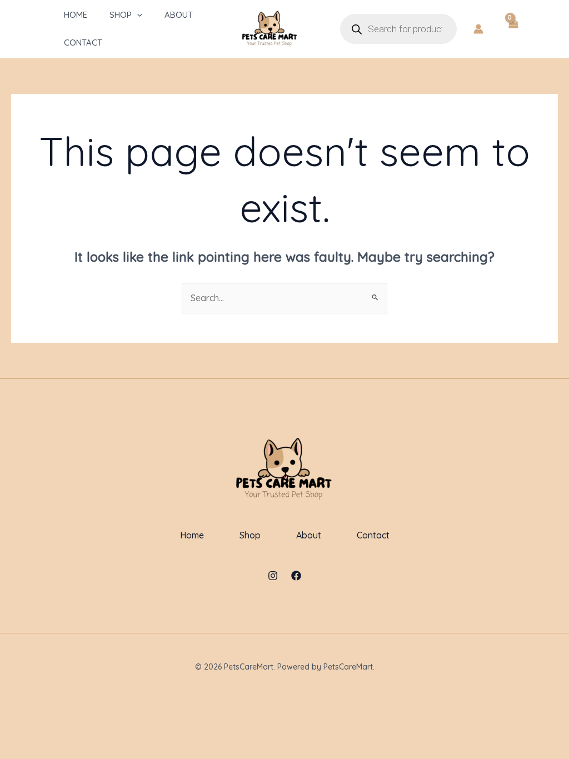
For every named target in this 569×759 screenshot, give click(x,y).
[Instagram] (273, 576)
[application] (137, 15)
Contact (83, 42)
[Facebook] (296, 576)
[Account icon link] (478, 29)
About (178, 14)
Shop (120, 14)
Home (75, 14)
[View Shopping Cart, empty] (512, 28)
